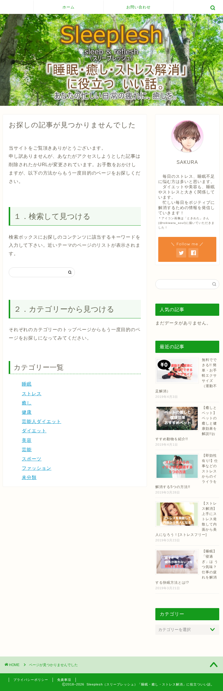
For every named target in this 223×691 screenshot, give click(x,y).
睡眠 (27, 384)
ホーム (68, 7)
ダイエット (34, 430)
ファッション (36, 468)
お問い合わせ (138, 7)
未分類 (29, 477)
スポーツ (32, 458)
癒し (27, 402)
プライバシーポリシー (30, 679)
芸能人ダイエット (41, 421)
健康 (27, 412)
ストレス (32, 393)
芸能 (27, 449)
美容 (27, 440)
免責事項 (64, 679)
